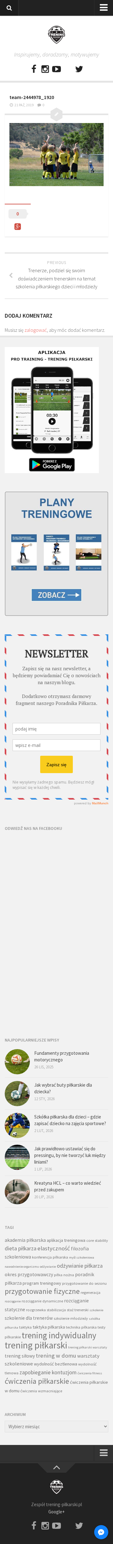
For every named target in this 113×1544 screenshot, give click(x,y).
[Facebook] (34, 69)
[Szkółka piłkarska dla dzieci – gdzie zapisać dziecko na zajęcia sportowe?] (17, 1125)
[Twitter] (79, 69)
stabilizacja (56, 1309)
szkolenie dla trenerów (29, 1318)
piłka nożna (64, 1274)
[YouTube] (56, 69)
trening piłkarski (36, 1345)
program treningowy (42, 1283)
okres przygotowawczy (29, 1274)
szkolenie (96, 1310)
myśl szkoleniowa (81, 1257)
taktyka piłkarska (49, 1327)
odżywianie (48, 1267)
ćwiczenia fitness (90, 1373)
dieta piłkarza (20, 1248)
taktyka (25, 1327)
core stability (97, 1240)
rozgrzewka (36, 1309)
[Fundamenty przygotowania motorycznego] (17, 1061)
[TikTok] (67, 69)
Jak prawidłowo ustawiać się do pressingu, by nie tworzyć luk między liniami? (69, 1155)
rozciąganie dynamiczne (42, 1301)
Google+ (56, 1512)
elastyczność (53, 1248)
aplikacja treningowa (66, 1240)
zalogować (35, 330)
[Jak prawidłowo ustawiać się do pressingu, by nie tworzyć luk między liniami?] (17, 1157)
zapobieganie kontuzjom (48, 1372)
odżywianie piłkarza (80, 1265)
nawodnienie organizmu (22, 1267)
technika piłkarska (81, 1327)
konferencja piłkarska (50, 1257)
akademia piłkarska (25, 1240)
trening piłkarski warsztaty (87, 1347)
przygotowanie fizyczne (42, 1291)
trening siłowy (20, 1356)
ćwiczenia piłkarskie (37, 1381)
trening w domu (56, 1355)
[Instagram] (45, 69)
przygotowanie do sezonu (84, 1283)
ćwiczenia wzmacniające (41, 1390)
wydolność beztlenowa (55, 1364)
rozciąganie (13, 1301)
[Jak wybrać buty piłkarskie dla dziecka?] (17, 1093)
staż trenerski (78, 1309)
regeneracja (90, 1292)
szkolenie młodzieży (71, 1318)
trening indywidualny (59, 1335)
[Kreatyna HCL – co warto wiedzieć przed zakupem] (17, 1191)
